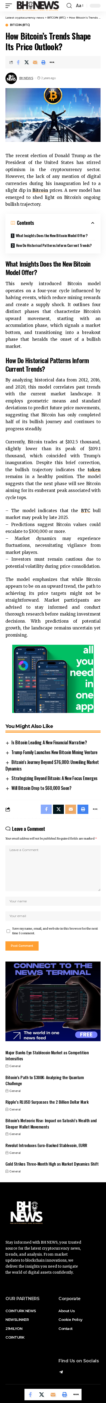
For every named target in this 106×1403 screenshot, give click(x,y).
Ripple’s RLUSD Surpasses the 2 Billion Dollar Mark (46, 1102)
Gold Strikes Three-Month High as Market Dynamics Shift (51, 1164)
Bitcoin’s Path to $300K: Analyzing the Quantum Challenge (44, 1080)
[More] (52, 62)
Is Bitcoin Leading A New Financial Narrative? (49, 742)
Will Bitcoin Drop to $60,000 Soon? (41, 788)
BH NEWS (26, 78)
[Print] (43, 62)
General (15, 1066)
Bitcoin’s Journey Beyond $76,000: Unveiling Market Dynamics (52, 765)
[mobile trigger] (10, 5)
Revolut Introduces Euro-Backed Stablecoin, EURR (46, 1145)
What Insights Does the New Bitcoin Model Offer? (52, 235)
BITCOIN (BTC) (20, 25)
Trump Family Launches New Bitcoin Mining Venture (54, 752)
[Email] (35, 62)
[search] (69, 5)
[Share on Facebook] (18, 62)
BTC (85, 510)
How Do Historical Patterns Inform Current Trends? (54, 245)
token (94, 469)
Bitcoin (40, 190)
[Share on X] (26, 62)
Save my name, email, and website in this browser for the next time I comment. (55, 931)
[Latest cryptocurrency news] (37, 5)
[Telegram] (61, 1372)
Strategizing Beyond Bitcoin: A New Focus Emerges (54, 778)
